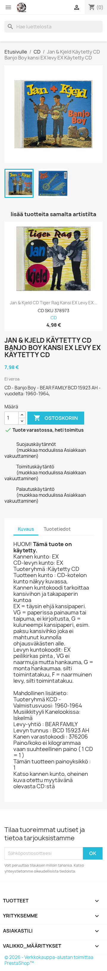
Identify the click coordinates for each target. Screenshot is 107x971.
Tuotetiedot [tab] (57, 529)
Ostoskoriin (56, 417)
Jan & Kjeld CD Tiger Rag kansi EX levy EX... (53, 302)
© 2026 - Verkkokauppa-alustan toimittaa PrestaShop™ (48, 960)
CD (54, 318)
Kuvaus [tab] (26, 529)
